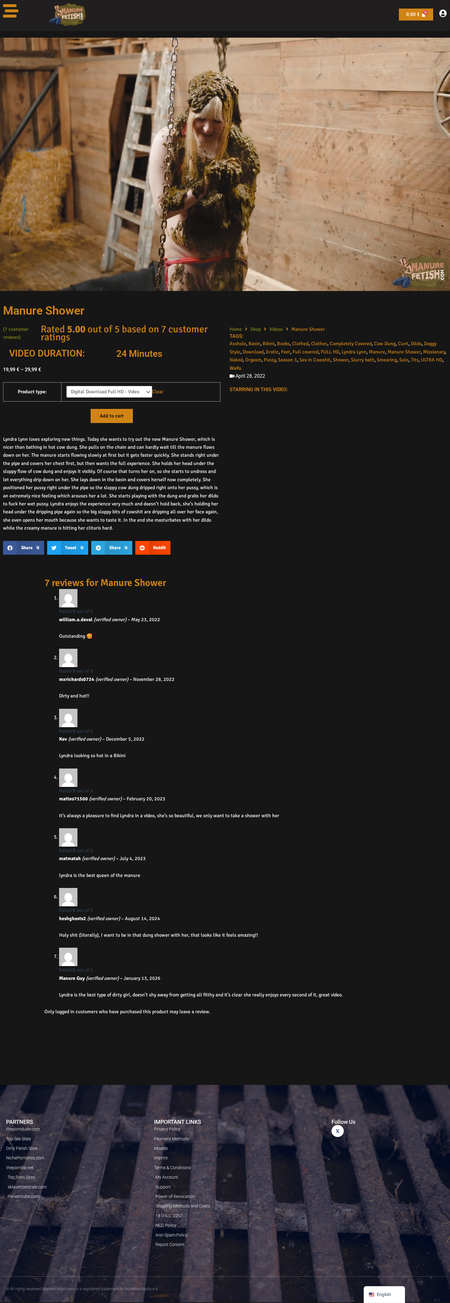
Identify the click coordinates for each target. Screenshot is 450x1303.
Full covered (305, 352)
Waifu (236, 368)
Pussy (270, 360)
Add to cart (112, 416)
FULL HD (330, 352)
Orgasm (253, 360)
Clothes (319, 344)
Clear (157, 392)
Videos (276, 329)
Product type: (32, 392)
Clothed (300, 344)
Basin (254, 344)
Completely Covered (351, 344)
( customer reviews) (15, 333)
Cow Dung (385, 344)
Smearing (387, 360)
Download (253, 352)
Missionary (434, 352)
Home (236, 329)
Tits (414, 360)
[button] (23, 548)
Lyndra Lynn (354, 352)
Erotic (272, 352)
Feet (285, 352)
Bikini (269, 344)
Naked (236, 360)
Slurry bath (362, 360)
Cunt (403, 344)
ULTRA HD (431, 360)
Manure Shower (404, 352)
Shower (340, 360)
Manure (377, 352)
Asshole (238, 344)
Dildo (416, 344)
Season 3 (287, 360)
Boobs (283, 344)
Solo (403, 360)
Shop (255, 329)
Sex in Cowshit (314, 360)
